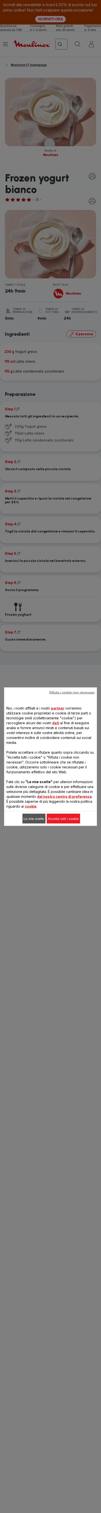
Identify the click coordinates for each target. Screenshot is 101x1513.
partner (57, 708)
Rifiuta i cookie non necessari (72, 692)
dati (55, 723)
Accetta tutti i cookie (63, 818)
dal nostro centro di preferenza (64, 796)
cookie (31, 806)
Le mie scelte (34, 818)
